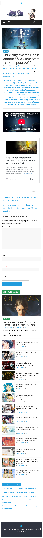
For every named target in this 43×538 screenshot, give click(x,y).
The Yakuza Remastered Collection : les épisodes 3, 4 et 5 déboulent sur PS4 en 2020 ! (20, 208)
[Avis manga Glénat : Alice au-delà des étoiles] (8, 384)
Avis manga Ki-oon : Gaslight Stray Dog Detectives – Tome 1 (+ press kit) (27, 408)
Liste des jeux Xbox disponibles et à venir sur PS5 (18, 492)
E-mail (4, 267)
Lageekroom (18, 66)
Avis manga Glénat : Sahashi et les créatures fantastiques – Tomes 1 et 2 (28, 429)
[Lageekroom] (21, 9)
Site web (5, 276)
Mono (36, 71)
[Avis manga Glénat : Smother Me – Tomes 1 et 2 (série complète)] (8, 438)
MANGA (6, 319)
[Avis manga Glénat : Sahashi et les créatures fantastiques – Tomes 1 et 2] (8, 427)
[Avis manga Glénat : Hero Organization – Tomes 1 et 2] (8, 362)
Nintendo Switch (7, 73)
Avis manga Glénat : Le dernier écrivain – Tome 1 (26, 450)
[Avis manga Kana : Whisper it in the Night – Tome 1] (8, 341)
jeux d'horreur (11, 71)
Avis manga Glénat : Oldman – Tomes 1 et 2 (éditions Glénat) (19, 323)
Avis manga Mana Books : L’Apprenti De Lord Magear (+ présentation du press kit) (28, 375)
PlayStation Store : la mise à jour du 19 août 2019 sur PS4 (20, 198)
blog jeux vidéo (24, 68)
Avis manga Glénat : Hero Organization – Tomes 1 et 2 (25, 364)
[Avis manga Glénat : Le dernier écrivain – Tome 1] (8, 448)
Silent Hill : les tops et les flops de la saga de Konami (19, 496)
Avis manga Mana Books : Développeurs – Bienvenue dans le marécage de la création (27, 397)
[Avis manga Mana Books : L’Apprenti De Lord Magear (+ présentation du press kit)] (8, 372)
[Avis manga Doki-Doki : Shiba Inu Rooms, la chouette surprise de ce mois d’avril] (8, 459)
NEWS (6, 51)
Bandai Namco (7, 68)
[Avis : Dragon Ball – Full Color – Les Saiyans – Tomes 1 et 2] (8, 470)
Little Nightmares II (29, 71)
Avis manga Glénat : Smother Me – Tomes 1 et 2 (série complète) (27, 440)
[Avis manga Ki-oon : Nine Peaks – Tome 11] (8, 352)
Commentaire (7, 227)
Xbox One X (11, 76)
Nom (4, 256)
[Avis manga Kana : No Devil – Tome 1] (8, 416)
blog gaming (16, 68)
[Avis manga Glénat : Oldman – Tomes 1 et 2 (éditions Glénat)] (21, 296)
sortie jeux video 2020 (24, 73)
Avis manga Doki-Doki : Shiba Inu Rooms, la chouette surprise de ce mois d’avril (27, 461)
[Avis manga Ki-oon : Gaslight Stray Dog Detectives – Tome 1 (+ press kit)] (8, 405)
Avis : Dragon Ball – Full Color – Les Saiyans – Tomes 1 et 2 (27, 471)
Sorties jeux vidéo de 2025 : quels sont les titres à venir (19, 489)
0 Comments (29, 66)
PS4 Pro (15, 73)
